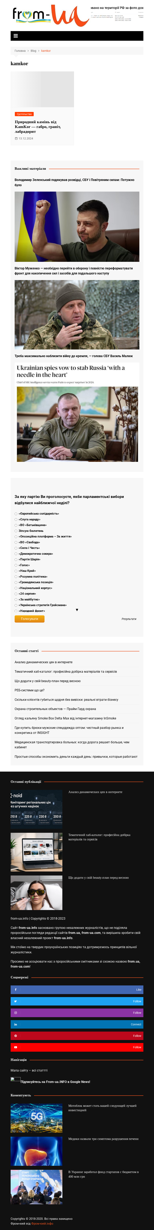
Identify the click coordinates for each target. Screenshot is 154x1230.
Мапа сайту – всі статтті (29, 1070)
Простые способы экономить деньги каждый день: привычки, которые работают (76, 757)
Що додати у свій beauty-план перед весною (48, 681)
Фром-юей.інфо (42, 1223)
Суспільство (24, 114)
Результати (129, 619)
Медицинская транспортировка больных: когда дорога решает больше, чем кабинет (72, 744)
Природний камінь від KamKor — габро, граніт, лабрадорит (38, 127)
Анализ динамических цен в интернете (43, 662)
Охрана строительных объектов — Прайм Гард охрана (55, 709)
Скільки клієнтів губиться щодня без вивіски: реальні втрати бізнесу (66, 700)
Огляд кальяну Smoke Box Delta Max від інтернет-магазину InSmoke (65, 718)
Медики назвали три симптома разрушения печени (103, 1139)
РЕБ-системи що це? (30, 690)
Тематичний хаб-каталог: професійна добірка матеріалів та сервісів (66, 671)
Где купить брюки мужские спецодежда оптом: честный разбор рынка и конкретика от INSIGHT (69, 730)
